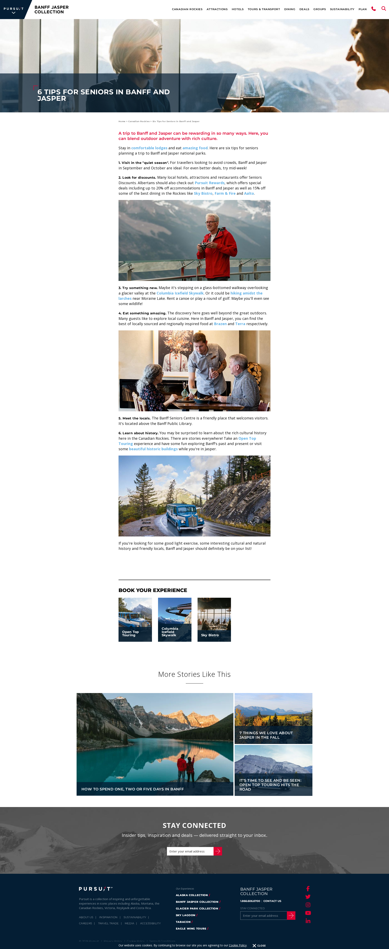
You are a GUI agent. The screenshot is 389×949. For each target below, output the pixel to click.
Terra (240, 323)
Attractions (217, 9)
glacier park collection (197, 908)
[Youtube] (307, 913)
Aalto (249, 193)
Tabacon (183, 921)
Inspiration (108, 917)
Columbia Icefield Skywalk (180, 293)
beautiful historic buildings (153, 448)
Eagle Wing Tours (191, 928)
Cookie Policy (238, 945)
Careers (85, 923)
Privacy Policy (113, 941)
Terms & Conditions (162, 941)
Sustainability (342, 9)
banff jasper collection (197, 901)
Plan (363, 9)
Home (122, 121)
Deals (304, 9)
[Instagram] (307, 904)
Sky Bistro (203, 193)
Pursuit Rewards (209, 182)
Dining (289, 9)
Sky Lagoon (186, 915)
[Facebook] (307, 888)
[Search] (383, 9)
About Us (86, 917)
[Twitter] (307, 896)
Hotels (238, 9)
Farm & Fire (225, 193)
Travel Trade (108, 923)
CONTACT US (272, 901)
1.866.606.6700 (250, 901)
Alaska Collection (192, 895)
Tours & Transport (264, 9)
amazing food (195, 147)
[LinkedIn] (307, 921)
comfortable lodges (149, 147)
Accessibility (150, 923)
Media (129, 923)
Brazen (220, 323)
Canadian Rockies (187, 9)
